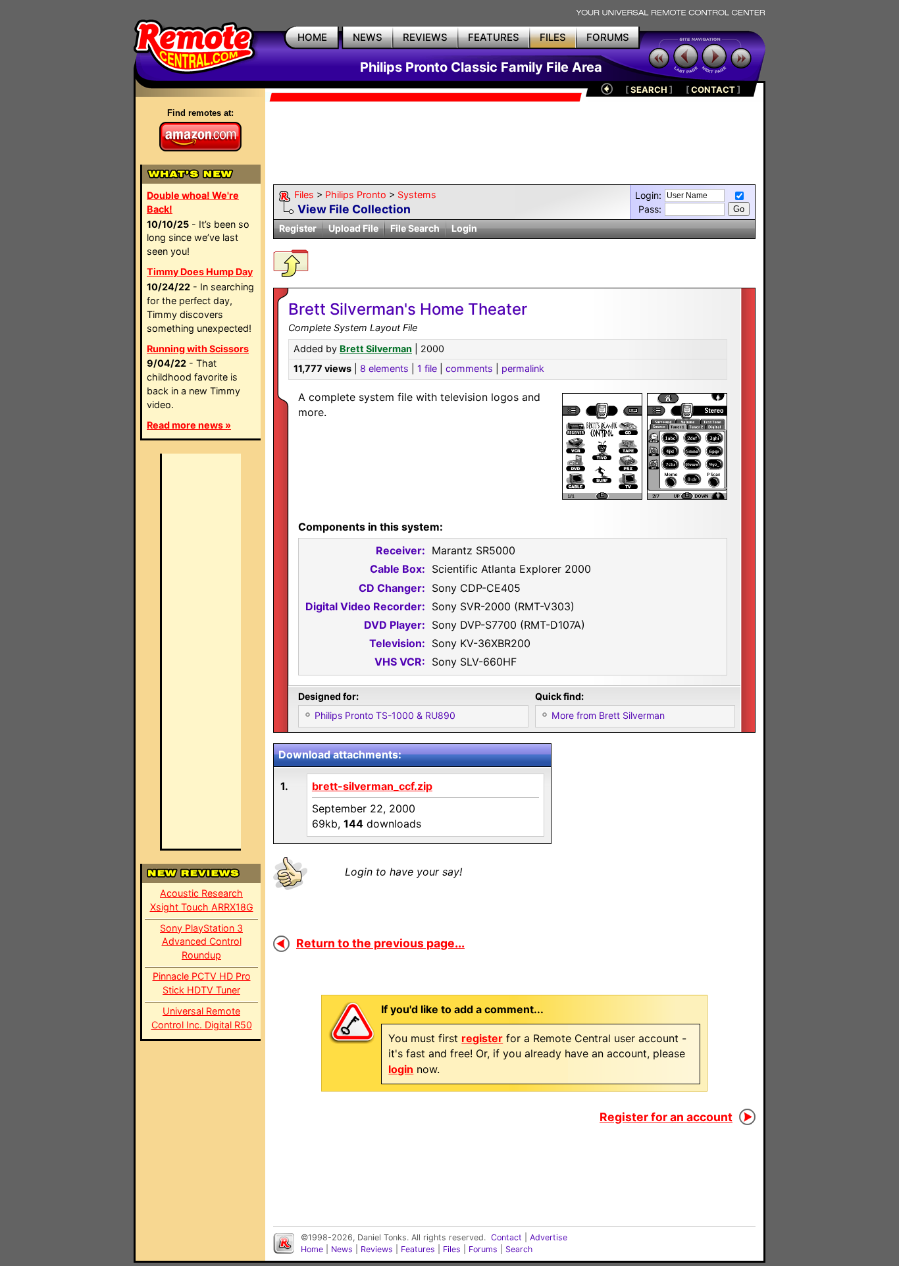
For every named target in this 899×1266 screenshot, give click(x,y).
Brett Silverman (376, 348)
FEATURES (493, 37)
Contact (506, 1237)
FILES (553, 37)
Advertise (548, 1237)
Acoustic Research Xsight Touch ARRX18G (201, 899)
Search (518, 1249)
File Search (415, 228)
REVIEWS (425, 37)
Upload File (353, 228)
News (342, 1249)
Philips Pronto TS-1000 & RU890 (385, 715)
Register (298, 228)
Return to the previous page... (380, 943)
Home (312, 1249)
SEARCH (648, 89)
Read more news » (189, 425)
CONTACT (713, 89)
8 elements (384, 368)
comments (469, 368)
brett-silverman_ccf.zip (372, 786)
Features (418, 1249)
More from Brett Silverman (608, 715)
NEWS (367, 37)
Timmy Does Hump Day (200, 271)
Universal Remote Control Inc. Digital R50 (201, 1017)
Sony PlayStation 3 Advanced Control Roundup (201, 941)
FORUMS (607, 37)
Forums (483, 1249)
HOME (312, 37)
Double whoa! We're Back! (193, 202)
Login (464, 228)
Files (304, 194)
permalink (522, 368)
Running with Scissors (198, 348)
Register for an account (666, 1117)
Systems (417, 194)
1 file (427, 368)
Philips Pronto (355, 194)
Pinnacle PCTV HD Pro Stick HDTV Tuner (202, 982)
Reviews (377, 1249)
